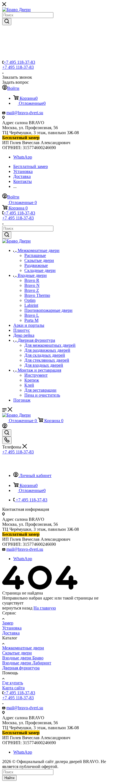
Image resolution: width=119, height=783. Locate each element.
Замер (7, 623)
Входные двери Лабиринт (26, 662)
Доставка (11, 633)
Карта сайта (13, 687)
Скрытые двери (17, 653)
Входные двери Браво (22, 658)
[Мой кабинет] (4, 426)
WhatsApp (22, 157)
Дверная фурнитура (21, 667)
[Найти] (6, 21)
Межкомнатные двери (23, 648)
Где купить (12, 682)
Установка (12, 628)
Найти (9, 778)
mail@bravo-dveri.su (24, 112)
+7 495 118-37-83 (19, 62)
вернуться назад (17, 608)
